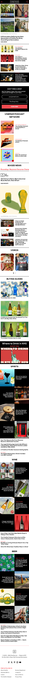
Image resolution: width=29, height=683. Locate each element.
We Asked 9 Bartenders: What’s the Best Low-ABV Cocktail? (13, 454)
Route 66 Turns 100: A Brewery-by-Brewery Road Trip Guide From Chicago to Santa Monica (7, 580)
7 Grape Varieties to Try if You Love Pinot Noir (7, 523)
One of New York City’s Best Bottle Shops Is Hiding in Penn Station (14, 534)
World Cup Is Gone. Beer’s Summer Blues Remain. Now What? (13, 179)
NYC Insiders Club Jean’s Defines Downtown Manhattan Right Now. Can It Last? (8, 429)
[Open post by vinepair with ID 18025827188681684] (21, 262)
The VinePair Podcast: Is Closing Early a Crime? (21, 127)
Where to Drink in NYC (14, 343)
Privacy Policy (18, 676)
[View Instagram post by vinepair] (12, 269)
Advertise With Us (5, 672)
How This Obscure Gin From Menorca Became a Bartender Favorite (12, 440)
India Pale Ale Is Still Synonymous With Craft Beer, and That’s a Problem (21, 597)
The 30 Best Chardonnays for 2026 (11, 338)
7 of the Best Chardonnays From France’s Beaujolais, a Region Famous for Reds (21, 506)
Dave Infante (4, 183)
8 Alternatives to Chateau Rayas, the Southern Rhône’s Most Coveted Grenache (21, 470)
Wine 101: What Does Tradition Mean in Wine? (14, 547)
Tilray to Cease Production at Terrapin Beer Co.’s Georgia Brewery (20, 223)
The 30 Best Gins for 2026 (8, 298)
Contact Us (18, 672)
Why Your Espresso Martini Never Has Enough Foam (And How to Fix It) (21, 412)
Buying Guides (15, 279)
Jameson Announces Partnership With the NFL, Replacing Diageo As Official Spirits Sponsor (21, 242)
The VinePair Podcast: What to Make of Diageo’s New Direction (8, 395)
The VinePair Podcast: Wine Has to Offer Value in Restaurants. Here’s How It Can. (13, 538)
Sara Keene (4, 42)
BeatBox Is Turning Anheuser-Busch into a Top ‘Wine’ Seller (14, 543)
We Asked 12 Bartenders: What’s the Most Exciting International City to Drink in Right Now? (13, 628)
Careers (2, 674)
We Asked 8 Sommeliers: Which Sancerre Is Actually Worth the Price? (7, 488)
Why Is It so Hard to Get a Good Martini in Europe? (21, 378)
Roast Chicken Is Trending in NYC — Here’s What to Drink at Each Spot (13, 640)
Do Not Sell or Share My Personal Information (14, 657)
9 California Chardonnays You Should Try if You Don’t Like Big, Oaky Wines (14, 318)
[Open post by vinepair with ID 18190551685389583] (7, 262)
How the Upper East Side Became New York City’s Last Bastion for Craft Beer (14, 636)
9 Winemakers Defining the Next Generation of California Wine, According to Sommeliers (12, 38)
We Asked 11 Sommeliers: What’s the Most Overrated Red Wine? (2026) (21, 58)
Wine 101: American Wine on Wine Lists (21, 155)
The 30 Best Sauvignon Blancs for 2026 (21, 49)
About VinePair (4, 670)
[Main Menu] (1, 2)
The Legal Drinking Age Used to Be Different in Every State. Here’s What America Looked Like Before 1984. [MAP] (14, 446)
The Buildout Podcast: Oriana (21, 141)
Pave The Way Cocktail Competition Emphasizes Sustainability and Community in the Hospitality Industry (21, 78)
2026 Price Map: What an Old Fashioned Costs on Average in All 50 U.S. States (21, 67)
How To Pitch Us (19, 674)
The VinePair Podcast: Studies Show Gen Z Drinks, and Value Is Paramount (14, 632)
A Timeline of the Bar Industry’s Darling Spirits (14, 450)
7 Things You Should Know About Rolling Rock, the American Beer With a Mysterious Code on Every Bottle (21, 563)
